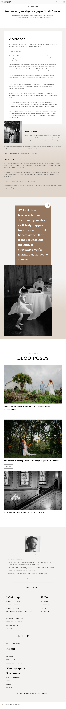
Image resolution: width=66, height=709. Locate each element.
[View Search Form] (57, 2)
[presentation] (33, 384)
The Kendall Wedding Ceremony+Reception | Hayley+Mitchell (31, 461)
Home (1, 704)
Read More (9, 415)
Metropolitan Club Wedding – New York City (24, 512)
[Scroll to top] (64, 639)
